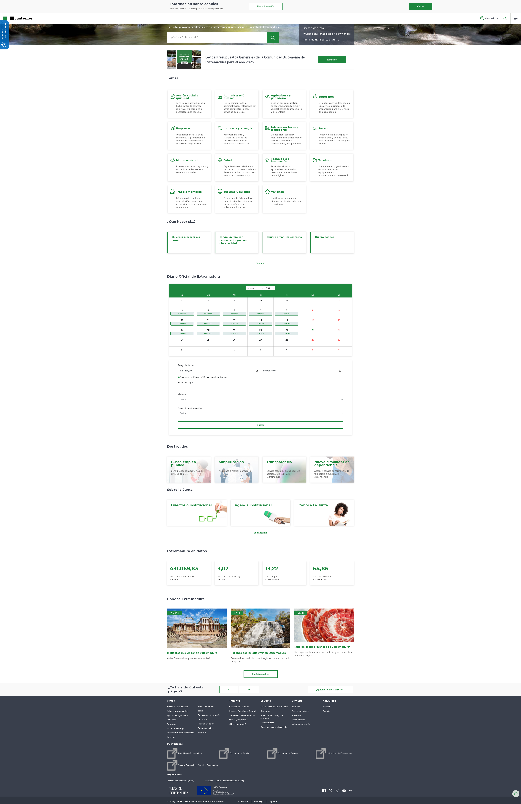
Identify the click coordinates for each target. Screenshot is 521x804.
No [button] (248, 689)
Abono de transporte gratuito (321, 39)
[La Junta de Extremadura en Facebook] (324, 790)
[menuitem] (213, 706)
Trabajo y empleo (206, 723)
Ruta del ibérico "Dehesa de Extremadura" (322, 647)
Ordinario (182, 314)
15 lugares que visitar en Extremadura (192, 653)
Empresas (171, 724)
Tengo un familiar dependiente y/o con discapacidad (233, 240)
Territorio (202, 719)
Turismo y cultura (206, 728)
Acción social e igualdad (177, 706)
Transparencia (267, 722)
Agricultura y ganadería (177, 715)
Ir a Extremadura (260, 674)
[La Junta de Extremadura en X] (330, 790)
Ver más (260, 263)
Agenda (326, 711)
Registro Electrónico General (242, 711)
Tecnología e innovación (209, 715)
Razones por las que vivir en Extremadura (258, 653)
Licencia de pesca (313, 28)
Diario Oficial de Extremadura (274, 706)
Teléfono (296, 706)
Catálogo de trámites (239, 706)
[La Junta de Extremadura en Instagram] (337, 790)
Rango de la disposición (190, 408)
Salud (200, 710)
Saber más (332, 59)
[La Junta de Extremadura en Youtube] (344, 790)
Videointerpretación (301, 724)
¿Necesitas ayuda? (237, 724)
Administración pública (177, 711)
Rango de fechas (186, 365)
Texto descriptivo (186, 382)
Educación (171, 719)
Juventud (171, 737)
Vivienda (202, 732)
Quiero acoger (324, 237)
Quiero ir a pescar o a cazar (186, 239)
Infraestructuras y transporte (180, 732)
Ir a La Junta (260, 532)
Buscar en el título (189, 377)
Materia (182, 394)
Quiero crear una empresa (284, 237)
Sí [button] (229, 689)
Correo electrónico (300, 711)
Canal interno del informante (273, 727)
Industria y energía (175, 728)
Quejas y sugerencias (238, 719)
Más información (265, 6)
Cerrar (420, 6)
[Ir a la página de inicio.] (13, 18)
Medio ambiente (206, 706)
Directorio (265, 711)
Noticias (326, 706)
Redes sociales (298, 719)
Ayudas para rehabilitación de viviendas (327, 33)
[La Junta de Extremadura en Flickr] (350, 790)
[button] (489, 18)
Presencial (296, 715)
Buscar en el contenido (215, 377)
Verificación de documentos (242, 715)
